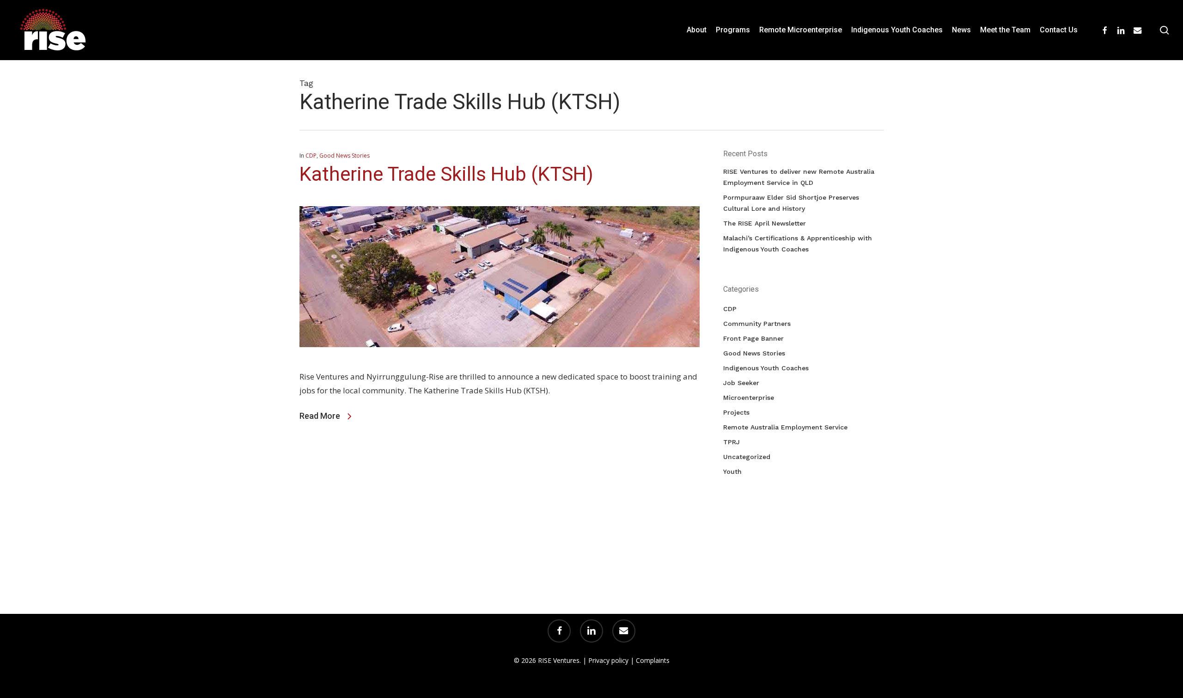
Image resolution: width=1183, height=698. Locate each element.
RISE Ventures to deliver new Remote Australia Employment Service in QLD (798, 177)
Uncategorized (746, 456)
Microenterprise (748, 397)
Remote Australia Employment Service (785, 427)
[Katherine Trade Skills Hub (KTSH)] (499, 362)
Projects (736, 412)
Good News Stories (344, 155)
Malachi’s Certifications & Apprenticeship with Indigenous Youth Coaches (797, 243)
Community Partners (757, 323)
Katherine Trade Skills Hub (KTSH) (446, 174)
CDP (311, 155)
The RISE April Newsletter (764, 223)
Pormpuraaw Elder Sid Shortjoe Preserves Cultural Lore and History (791, 203)
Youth (732, 471)
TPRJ (731, 442)
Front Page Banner (753, 338)
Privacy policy (608, 660)
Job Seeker (741, 382)
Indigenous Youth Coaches (766, 368)
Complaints (653, 660)
